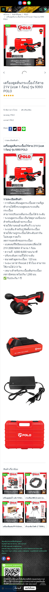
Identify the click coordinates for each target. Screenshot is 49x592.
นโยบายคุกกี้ (33, 584)
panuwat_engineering (14, 546)
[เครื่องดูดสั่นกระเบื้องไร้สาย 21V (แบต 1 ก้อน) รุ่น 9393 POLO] (24, 45)
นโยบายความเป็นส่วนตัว (17, 584)
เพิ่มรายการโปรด (11, 110)
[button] (40, 9)
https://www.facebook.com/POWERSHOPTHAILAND (24, 549)
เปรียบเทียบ (27, 110)
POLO (12, 115)
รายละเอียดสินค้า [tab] (11, 140)
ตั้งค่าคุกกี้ (18, 588)
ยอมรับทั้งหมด (30, 588)
